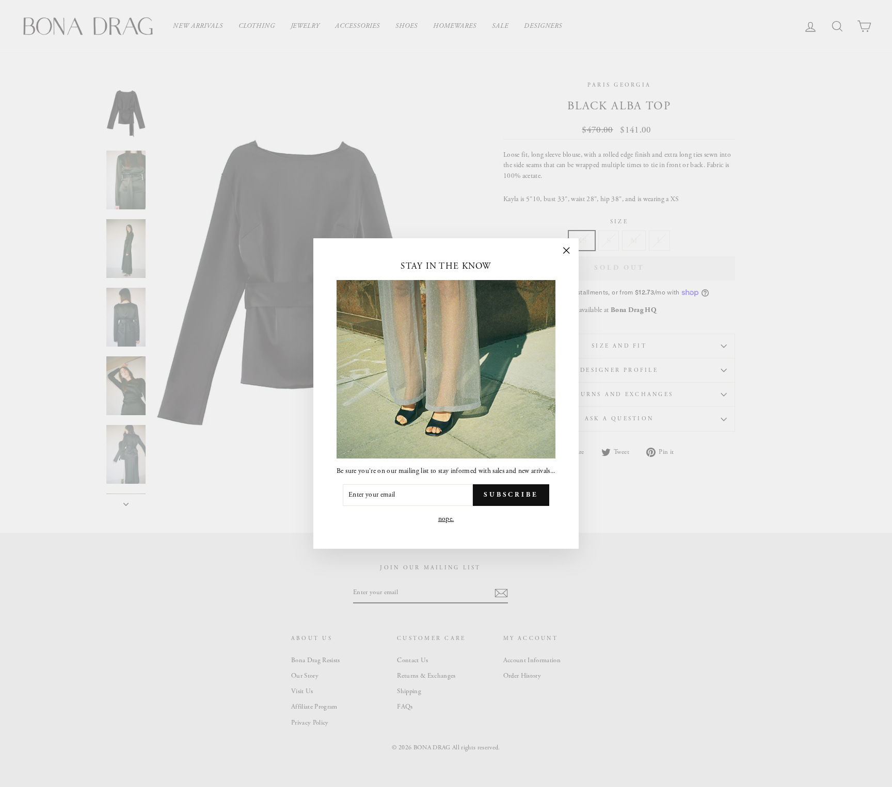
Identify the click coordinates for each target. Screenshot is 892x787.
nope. (446, 519)
